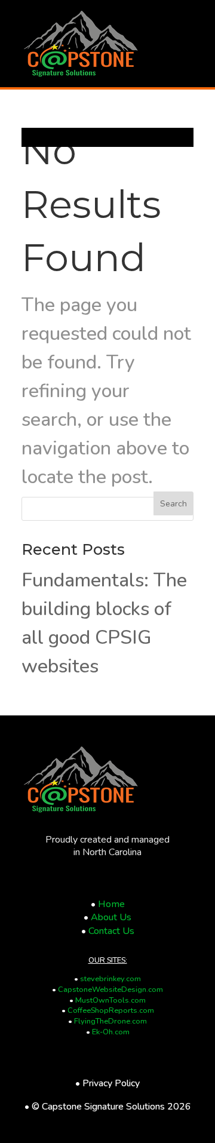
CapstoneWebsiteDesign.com (110, 989)
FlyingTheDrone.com (110, 1021)
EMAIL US (78, 184)
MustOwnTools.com (110, 1000)
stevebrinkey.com (110, 978)
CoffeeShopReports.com (110, 1010)
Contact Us (111, 931)
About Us (111, 917)
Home (111, 904)
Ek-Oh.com (111, 1032)
